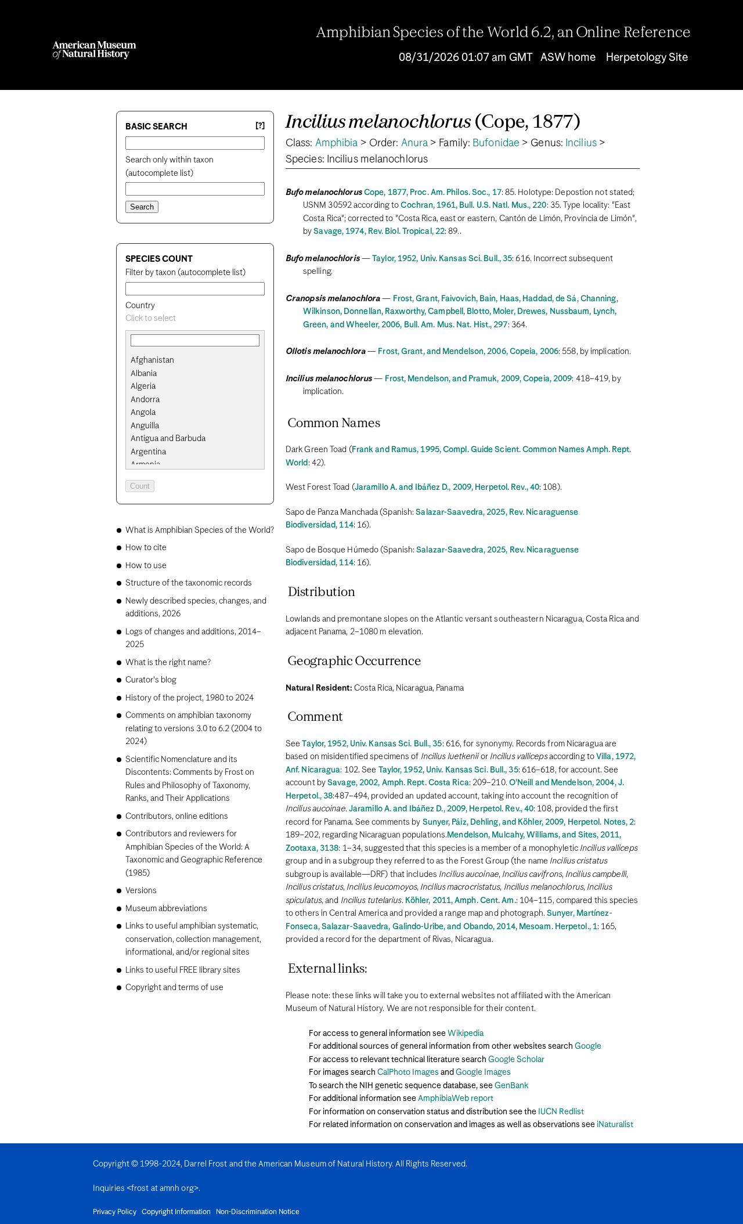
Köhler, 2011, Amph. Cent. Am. (460, 901)
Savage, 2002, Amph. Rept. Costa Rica (398, 783)
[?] (260, 126)
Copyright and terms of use (174, 988)
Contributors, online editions (176, 817)
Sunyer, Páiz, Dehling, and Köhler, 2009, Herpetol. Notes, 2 (528, 822)
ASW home (568, 57)
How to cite (146, 548)
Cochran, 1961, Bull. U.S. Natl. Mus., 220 (473, 205)
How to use (146, 566)
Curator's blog (150, 680)
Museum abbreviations (166, 909)
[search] (195, 373)
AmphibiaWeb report (455, 1099)
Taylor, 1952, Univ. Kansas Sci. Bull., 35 (442, 259)
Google (588, 1046)
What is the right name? (168, 663)
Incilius (581, 143)
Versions (141, 891)
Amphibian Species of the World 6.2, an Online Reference (503, 33)
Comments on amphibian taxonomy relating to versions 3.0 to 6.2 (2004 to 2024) (193, 729)
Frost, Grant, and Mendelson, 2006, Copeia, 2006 (468, 352)
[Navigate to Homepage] (94, 50)
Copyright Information (176, 1212)
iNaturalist (615, 1125)
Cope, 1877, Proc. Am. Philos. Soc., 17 (433, 193)
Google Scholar (516, 1060)
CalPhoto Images (408, 1072)
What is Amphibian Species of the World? (199, 530)
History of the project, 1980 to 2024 (189, 698)
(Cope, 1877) (433, 122)
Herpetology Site (647, 57)
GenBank (511, 1086)
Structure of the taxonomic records (188, 583)
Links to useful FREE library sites (182, 970)
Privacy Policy (114, 1212)
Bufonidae (496, 143)
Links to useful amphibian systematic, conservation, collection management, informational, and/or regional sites (193, 939)
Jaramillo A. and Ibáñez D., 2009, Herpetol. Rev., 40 (447, 487)
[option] (199, 360)
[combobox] (195, 319)
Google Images (483, 1072)
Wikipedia (466, 1034)
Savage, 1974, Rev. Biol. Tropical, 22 (379, 232)
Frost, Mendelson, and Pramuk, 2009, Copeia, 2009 (478, 379)
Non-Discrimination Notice (258, 1212)
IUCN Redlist (561, 1112)
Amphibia (336, 143)
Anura (414, 143)
